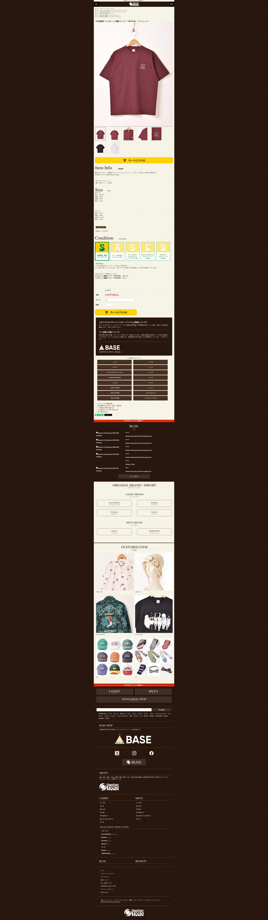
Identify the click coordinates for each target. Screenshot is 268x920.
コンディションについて (108, 873)
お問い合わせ (104, 892)
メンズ (101, 8)
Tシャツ (112, 8)
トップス (106, 8)
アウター (134, 713)
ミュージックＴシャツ (161, 713)
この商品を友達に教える (106, 408)
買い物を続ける (103, 412)
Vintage (107, 718)
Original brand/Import (105, 11)
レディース (104, 831)
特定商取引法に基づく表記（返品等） (110, 405)
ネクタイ (135, 715)
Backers (146, 715)
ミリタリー (113, 715)
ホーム (96, 8)
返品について (104, 880)
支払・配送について (106, 883)
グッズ (102, 822)
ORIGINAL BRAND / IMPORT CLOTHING (114, 827)
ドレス (102, 806)
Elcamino (106, 840)
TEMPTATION (108, 853)
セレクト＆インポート (106, 819)
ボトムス (102, 809)
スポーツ (151, 713)
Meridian (151, 715)
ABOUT (103, 773)
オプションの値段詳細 (105, 403)
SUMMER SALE (103, 713)
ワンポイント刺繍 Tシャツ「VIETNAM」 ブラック (111, 276)
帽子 (131, 715)
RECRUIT (140, 861)
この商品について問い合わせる (108, 410)
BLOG (102, 861)
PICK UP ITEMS (104, 13)
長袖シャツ (123, 713)
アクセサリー (104, 816)
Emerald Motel (158, 715)
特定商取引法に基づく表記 (108, 886)
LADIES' (104, 798)
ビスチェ (140, 713)
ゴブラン (146, 713)
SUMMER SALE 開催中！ (134, 421)
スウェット (116, 713)
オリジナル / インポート (143, 816)
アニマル (106, 715)
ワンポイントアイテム (115, 16)
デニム (129, 713)
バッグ (141, 715)
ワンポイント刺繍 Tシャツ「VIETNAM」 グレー (111, 278)
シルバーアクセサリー (123, 715)
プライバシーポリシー (107, 889)
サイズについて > (101, 227)
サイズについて (105, 877)
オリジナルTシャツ (114, 15)
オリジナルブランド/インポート (112, 10)
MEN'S (139, 798)
